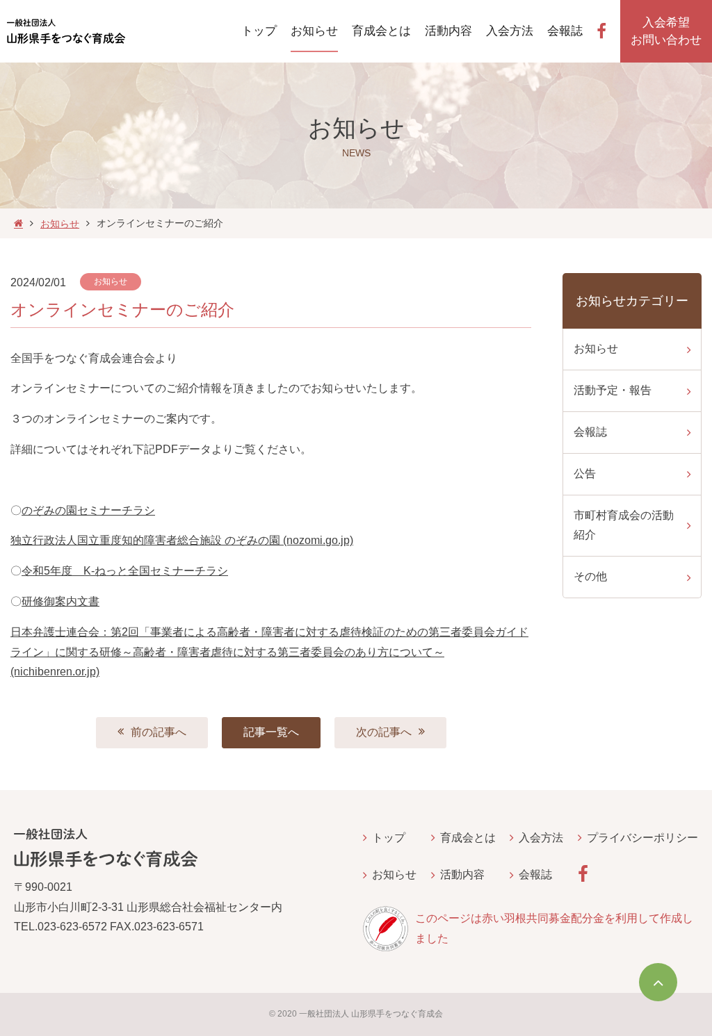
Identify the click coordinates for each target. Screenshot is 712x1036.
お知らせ (59, 223)
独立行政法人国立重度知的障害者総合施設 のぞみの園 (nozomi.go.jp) (181, 540)
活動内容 (462, 874)
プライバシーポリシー (642, 838)
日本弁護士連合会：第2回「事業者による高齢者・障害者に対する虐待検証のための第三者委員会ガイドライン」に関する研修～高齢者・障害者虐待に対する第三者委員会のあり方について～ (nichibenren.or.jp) (269, 652)
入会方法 (541, 838)
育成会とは (468, 838)
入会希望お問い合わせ (666, 31)
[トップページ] (18, 223)
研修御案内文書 (60, 601)
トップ (388, 838)
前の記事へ (158, 732)
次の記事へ (384, 732)
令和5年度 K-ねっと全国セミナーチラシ (125, 571)
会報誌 (535, 874)
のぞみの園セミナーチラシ (88, 510)
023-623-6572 (72, 926)
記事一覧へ (271, 732)
